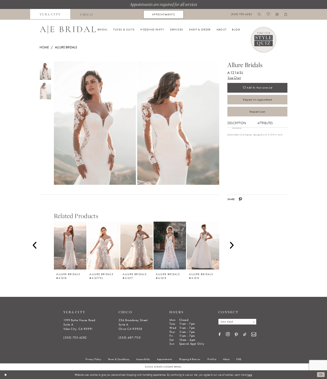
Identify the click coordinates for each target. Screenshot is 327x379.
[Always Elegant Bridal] (68, 29)
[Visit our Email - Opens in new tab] (253, 334)
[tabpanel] (94, 123)
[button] (277, 14)
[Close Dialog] (5, 374)
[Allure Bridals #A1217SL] (103, 245)
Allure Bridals (66, 47)
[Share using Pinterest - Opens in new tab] (240, 199)
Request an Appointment (257, 99)
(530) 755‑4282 (75, 337)
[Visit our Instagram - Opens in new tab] (228, 334)
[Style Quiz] (263, 40)
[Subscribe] (252, 321)
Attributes (265, 123)
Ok (321, 374)
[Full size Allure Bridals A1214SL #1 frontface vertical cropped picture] (178, 123)
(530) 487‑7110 (130, 337)
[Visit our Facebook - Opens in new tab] (219, 335)
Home (44, 47)
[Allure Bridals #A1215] (170, 245)
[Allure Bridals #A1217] (136, 245)
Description (236, 123)
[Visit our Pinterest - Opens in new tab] (236, 335)
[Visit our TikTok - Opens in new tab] (244, 335)
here (249, 374)
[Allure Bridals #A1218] (70, 245)
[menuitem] (50, 14)
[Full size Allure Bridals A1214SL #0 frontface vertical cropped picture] (95, 123)
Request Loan (257, 111)
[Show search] (259, 14)
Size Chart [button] (234, 77)
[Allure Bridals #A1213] (203, 245)
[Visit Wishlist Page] (268, 14)
